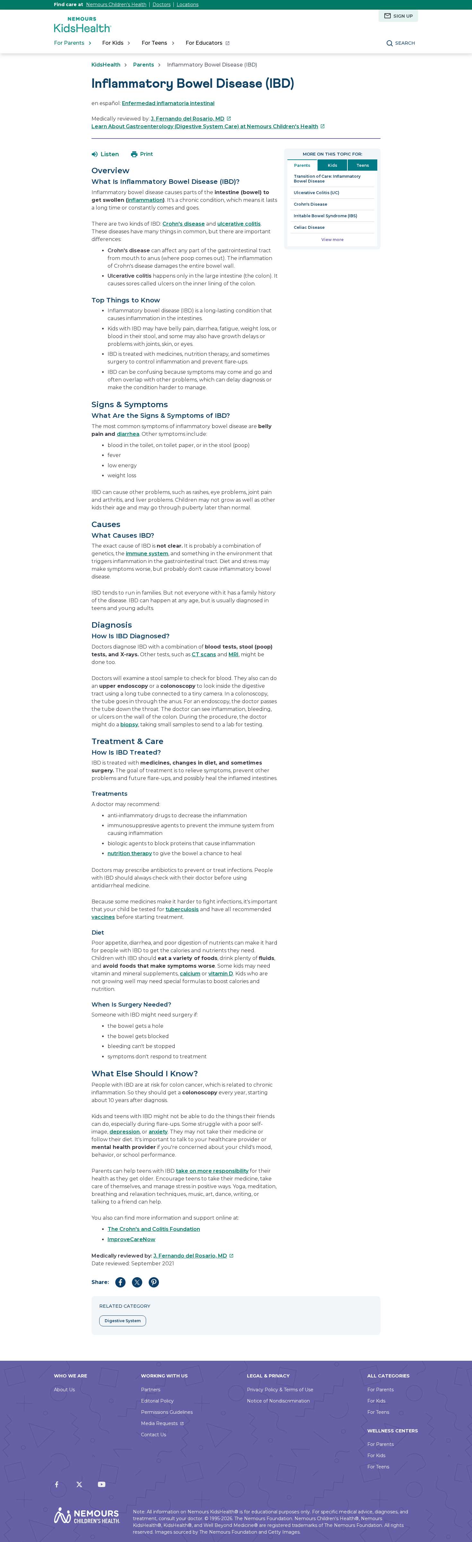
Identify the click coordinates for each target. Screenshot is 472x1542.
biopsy (129, 725)
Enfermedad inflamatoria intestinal (168, 103)
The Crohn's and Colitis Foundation (154, 1229)
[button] (105, 154)
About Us (64, 1390)
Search (405, 43)
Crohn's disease (183, 224)
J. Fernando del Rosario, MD (191, 119)
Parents (143, 65)
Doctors (161, 4)
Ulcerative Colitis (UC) (316, 192)
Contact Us (153, 1435)
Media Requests (159, 1423)
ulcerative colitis (239, 224)
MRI (234, 654)
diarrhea (128, 434)
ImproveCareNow (131, 1239)
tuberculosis (182, 909)
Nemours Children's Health (116, 4)
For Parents (380, 1390)
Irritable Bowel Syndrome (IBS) (325, 215)
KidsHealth (106, 65)
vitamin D (220, 974)
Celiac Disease (309, 227)
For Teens (378, 1412)
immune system (147, 554)
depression (124, 1132)
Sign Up (403, 16)
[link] (207, 43)
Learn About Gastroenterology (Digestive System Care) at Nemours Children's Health (208, 126)
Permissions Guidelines (167, 1412)
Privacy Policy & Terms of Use (280, 1390)
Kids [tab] (332, 165)
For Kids (376, 1401)
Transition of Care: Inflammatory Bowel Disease (327, 179)
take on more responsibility (212, 1171)
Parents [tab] (302, 165)
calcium (190, 974)
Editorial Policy (157, 1401)
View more (332, 239)
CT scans (204, 654)
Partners (150, 1390)
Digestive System (123, 1320)
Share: (100, 1282)
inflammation (145, 200)
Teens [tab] (362, 165)
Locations (187, 4)
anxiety (158, 1132)
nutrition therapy (130, 853)
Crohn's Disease (310, 204)
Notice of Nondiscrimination (278, 1401)
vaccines (103, 917)
